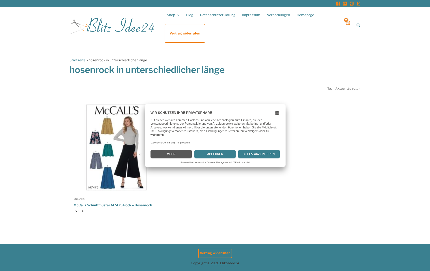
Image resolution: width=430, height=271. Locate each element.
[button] (177, 15)
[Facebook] (338, 3)
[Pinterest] (351, 3)
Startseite (77, 60)
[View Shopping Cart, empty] (348, 25)
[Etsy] (358, 3)
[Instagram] (345, 3)
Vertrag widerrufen (215, 253)
